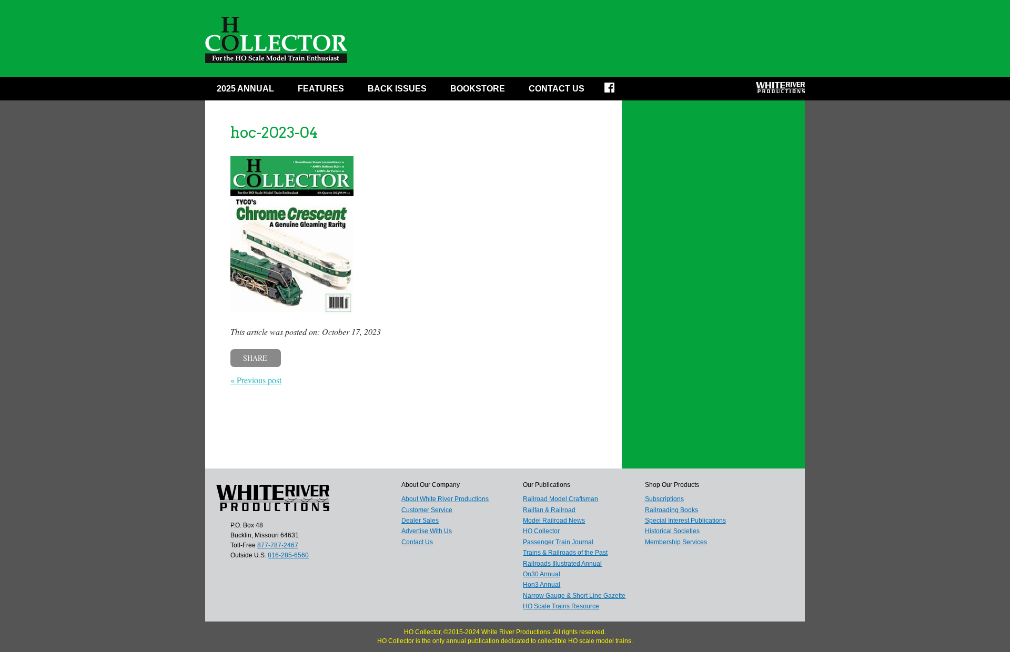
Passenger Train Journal (558, 542)
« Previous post (255, 379)
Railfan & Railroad (549, 510)
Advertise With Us (426, 531)
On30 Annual (541, 574)
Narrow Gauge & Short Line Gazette (574, 595)
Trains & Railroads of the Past (565, 552)
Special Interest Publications (685, 520)
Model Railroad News (554, 520)
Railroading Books (671, 510)
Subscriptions (664, 499)
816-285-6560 (288, 555)
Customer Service (426, 510)
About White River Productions (445, 499)
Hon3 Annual (541, 584)
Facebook (616, 91)
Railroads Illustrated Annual (562, 563)
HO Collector (541, 531)
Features (321, 88)
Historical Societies (672, 531)
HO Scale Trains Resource (561, 606)
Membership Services (676, 542)
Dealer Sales (420, 520)
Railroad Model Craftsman (560, 499)
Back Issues (397, 88)
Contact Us (556, 88)
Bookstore (477, 88)
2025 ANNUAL (245, 88)
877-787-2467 (277, 545)
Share (255, 358)
